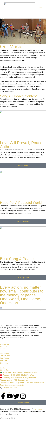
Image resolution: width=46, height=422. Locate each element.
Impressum (37, 409)
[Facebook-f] (3, 396)
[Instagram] (23, 396)
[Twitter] (16, 396)
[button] (41, 8)
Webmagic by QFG (7, 418)
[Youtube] (10, 396)
